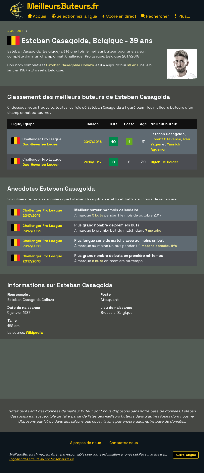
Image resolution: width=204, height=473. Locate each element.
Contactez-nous (124, 442)
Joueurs (15, 31)
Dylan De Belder (164, 162)
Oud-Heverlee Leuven (41, 144)
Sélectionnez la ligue (76, 16)
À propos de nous (85, 442)
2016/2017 (93, 162)
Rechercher (157, 16)
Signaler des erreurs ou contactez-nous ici (41, 459)
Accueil (39, 16)
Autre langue (186, 455)
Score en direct (120, 16)
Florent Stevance (166, 139)
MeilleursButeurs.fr (63, 6)
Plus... (183, 16)
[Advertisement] (102, 369)
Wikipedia (34, 332)
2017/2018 (92, 141)
